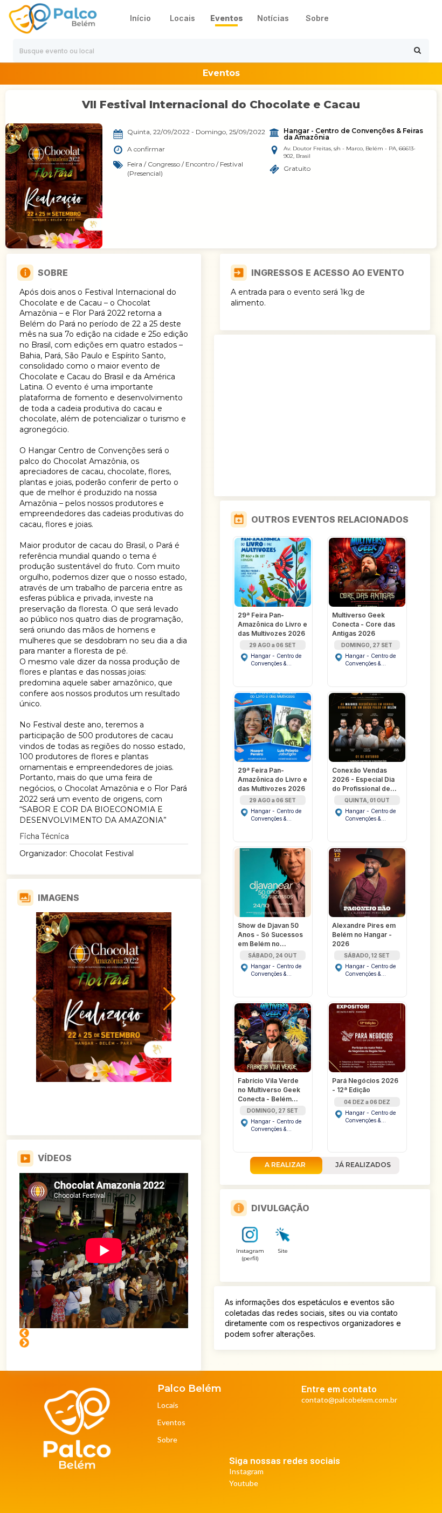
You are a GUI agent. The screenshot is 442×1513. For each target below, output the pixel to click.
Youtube (243, 1484)
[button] (95, 1074)
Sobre (167, 1440)
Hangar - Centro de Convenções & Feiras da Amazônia (354, 134)
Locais (167, 1405)
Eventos (171, 1423)
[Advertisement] (325, 415)
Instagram (246, 1472)
